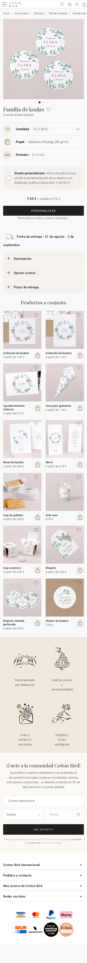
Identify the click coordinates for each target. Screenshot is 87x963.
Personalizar (43, 210)
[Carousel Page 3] (48, 102)
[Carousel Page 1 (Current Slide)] (40, 102)
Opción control (24, 273)
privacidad (76, 839)
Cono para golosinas (58, 405)
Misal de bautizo (13, 462)
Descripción (22, 259)
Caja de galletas (13, 515)
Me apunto (43, 829)
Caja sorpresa (12, 567)
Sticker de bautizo (57, 620)
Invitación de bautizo (16, 353)
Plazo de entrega (26, 287)
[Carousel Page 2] (44, 102)
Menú (49, 462)
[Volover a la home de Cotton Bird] (15, 6)
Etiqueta (51, 567)
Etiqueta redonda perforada (13, 622)
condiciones (34, 843)
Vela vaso (52, 515)
